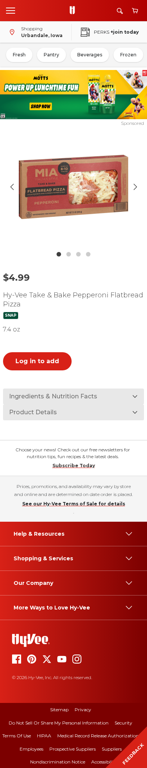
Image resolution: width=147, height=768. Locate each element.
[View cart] (135, 11)
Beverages (89, 55)
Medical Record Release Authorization (98, 735)
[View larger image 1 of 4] (74, 187)
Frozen (128, 55)
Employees (31, 749)
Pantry (51, 55)
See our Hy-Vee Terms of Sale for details (73, 504)
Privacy (83, 709)
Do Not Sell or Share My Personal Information (59, 723)
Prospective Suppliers (72, 749)
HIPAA (44, 735)
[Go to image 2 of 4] (69, 254)
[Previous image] (12, 186)
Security (123, 723)
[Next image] (135, 186)
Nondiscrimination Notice (57, 762)
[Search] (120, 10)
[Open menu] (10, 10)
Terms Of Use (16, 735)
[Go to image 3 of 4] (78, 254)
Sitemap (59, 709)
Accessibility (104, 762)
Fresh (19, 55)
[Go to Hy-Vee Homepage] (74, 10)
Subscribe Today (73, 465)
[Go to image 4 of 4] (88, 254)
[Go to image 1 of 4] (59, 254)
